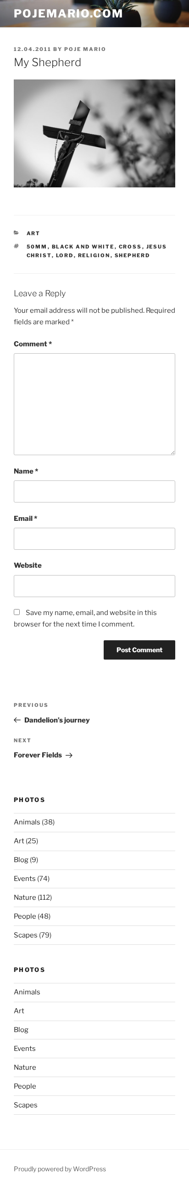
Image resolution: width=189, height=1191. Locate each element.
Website (28, 565)
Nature (25, 897)
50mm (37, 246)
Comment (33, 344)
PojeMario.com (68, 13)
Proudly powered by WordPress (60, 1169)
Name (26, 471)
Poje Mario (85, 49)
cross (130, 246)
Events (25, 879)
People (25, 916)
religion (94, 255)
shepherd (132, 255)
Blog (21, 860)
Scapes (26, 935)
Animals (27, 822)
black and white (83, 246)
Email (25, 518)
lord (65, 255)
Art (34, 233)
